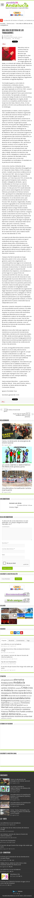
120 (10, 885)
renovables (24, 714)
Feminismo (25, 703)
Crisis (24, 687)
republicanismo (7, 716)
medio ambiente (15, 707)
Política (12, 711)
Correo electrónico (8, 549)
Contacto (29, 896)
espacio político (24, 701)
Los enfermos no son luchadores (11, 644)
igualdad (20, 705)
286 (12, 866)
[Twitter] (18, 632)
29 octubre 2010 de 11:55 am (24, 505)
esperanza (5, 703)
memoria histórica (26, 707)
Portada (2, 23)
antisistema (19, 685)
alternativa (19, 679)
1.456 (12, 860)
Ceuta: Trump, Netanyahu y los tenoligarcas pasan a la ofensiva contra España (20, 811)
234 (12, 871)
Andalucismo (7, 683)
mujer (2, 709)
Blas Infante (26, 685)
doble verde (7, 698)
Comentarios (20, 640)
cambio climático (8, 688)
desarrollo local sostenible (17, 696)
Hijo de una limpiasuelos (8, 662)
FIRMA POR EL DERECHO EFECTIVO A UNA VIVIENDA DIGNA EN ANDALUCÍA (13, 864)
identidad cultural (9, 705)
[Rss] (11, 632)
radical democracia (11, 714)
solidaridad (27, 716)
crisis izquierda (19, 691)
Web (3, 555)
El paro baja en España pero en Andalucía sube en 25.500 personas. (21, 414)
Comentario (5, 526)
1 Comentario (7, 38)
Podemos (4, 712)
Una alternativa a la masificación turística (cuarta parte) (20, 803)
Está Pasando (14, 37)
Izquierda (25, 705)
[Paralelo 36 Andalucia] (17, 5)
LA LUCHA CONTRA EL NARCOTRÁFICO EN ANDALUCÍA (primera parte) (16, 466)
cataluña (18, 688)
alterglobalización (7, 680)
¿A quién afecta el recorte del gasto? (12, 410)
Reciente (11, 640)
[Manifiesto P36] (4, 876)
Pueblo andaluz (26, 711)
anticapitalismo (7, 685)
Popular (4, 640)
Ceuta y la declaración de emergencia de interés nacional (20, 780)
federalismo (17, 703)
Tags (28, 640)
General (20, 37)
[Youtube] (21, 632)
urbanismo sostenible (6, 718)
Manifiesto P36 (15, 874)
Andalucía (19, 682)
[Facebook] (15, 632)
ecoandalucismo (21, 698)
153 (21, 876)
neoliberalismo (7, 709)
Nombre (5, 543)
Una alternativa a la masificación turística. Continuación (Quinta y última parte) (20, 796)
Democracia (10, 23)
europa (12, 703)
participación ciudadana (21, 709)
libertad (4, 707)
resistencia (19, 716)
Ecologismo (6, 701)
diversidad (29, 695)
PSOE (17, 712)
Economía (15, 701)
